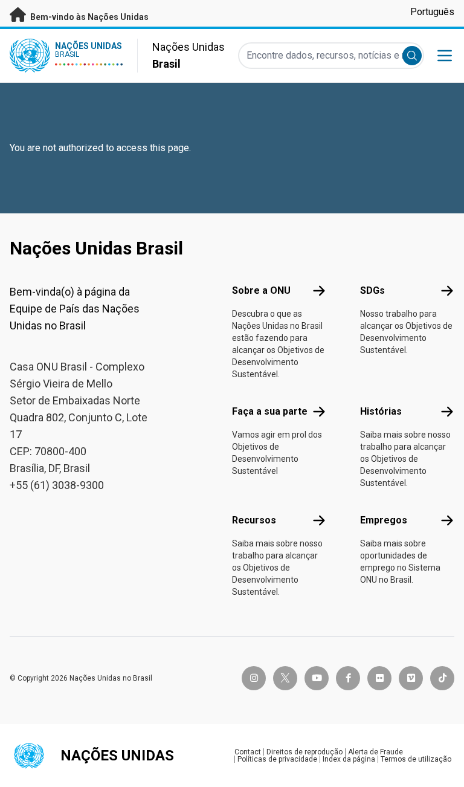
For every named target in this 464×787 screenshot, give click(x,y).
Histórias (381, 411)
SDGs (372, 290)
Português (432, 12)
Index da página (349, 759)
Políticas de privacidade (277, 759)
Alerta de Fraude (375, 752)
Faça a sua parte (270, 411)
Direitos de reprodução (304, 752)
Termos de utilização (416, 759)
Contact (247, 752)
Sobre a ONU (261, 290)
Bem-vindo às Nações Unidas (88, 17)
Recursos (254, 520)
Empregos (383, 520)
